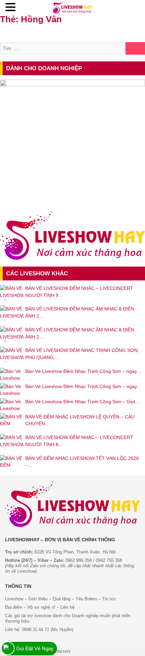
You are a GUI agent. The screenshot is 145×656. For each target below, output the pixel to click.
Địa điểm (13, 607)
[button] (11, 7)
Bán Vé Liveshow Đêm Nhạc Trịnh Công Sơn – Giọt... (82, 401)
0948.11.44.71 (35, 629)
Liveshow (14, 598)
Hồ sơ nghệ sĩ (41, 607)
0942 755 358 (109, 560)
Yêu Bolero (86, 598)
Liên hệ (67, 607)
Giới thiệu (37, 598)
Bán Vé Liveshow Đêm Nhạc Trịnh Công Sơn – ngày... (83, 371)
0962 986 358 (78, 560)
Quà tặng (61, 598)
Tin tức (109, 598)
